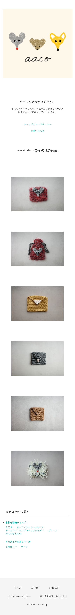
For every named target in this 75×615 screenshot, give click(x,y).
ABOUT (35, 588)
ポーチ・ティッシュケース (30, 527)
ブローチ (52, 530)
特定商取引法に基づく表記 (53, 596)
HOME (18, 588)
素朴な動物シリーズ (16, 522)
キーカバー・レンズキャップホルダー (25, 530)
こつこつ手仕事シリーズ (18, 542)
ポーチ (24, 547)
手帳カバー (11, 547)
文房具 (9, 527)
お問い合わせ (37, 131)
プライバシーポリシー (19, 596)
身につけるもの (13, 533)
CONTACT (54, 588)
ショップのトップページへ (37, 124)
